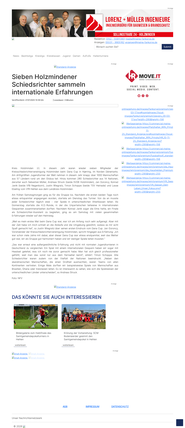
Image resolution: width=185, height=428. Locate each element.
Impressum (92, 406)
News (16, 55)
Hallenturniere (100, 55)
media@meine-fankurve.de (140, 38)
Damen (76, 55)
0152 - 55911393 (115, 38)
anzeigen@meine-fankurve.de (141, 42)
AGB (65, 406)
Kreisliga (40, 55)
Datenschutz (120, 406)
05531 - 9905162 (115, 42)
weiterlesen (20, 345)
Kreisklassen (53, 55)
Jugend (66, 55)
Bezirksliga (27, 55)
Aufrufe (87, 55)
